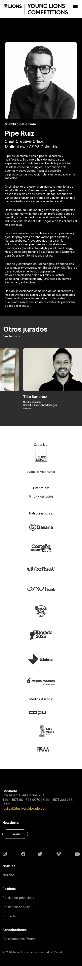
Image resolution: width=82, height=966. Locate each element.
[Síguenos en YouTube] (77, 854)
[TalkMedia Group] (41, 730)
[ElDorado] (41, 635)
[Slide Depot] (41, 455)
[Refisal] (41, 568)
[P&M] (41, 749)
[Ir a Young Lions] (35, 9)
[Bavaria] (41, 527)
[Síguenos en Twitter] (40, 854)
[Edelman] (41, 659)
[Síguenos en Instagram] (4, 854)
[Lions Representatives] (41, 471)
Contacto (9, 916)
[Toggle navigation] (75, 6)
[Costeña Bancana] (41, 548)
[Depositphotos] (41, 681)
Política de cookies (16, 907)
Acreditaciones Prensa (19, 939)
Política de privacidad (18, 898)
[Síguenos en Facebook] (23, 853)
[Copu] (41, 712)
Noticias (8, 875)
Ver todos (10, 336)
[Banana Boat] (41, 610)
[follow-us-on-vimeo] (58, 854)
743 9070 (32, 800)
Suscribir (15, 834)
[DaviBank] (41, 588)
